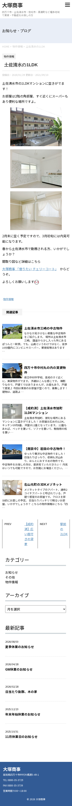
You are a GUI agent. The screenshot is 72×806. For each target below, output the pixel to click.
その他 (10, 577)
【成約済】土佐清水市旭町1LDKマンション (43, 410)
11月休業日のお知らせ (23, 736)
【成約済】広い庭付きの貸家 (28, 534)
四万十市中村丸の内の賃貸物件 (45, 369)
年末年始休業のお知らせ (22, 714)
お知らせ (11, 572)
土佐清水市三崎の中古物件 (43, 328)
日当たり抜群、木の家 (21, 691)
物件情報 (8, 299)
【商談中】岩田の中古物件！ (45, 448)
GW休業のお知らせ (19, 669)
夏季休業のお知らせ (19, 646)
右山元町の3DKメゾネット (43, 484)
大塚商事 (12, 5)
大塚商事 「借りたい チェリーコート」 (29, 268)
